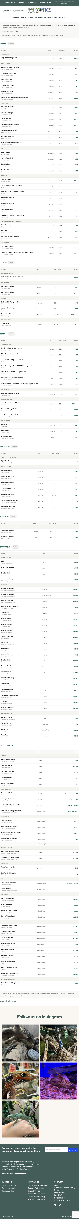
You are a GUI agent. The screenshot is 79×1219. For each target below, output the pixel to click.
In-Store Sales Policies (36, 1199)
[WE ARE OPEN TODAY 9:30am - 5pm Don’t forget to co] (58, 1043)
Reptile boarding (36, 17)
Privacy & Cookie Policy (36, 1197)
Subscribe (72, 1150)
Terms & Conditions (35, 1191)
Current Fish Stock (9, 1185)
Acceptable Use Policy (36, 1194)
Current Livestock (20, 17)
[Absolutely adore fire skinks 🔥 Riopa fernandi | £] (20, 1081)
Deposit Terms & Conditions (38, 1185)
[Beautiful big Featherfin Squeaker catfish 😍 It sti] (58, 1081)
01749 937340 (20, 11)
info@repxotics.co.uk (62, 1200)
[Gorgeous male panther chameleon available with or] (20, 1119)
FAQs (64, 17)
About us (47, 17)
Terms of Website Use (36, 1188)
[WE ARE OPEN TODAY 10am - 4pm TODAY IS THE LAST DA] (20, 1043)
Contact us (56, 17)
